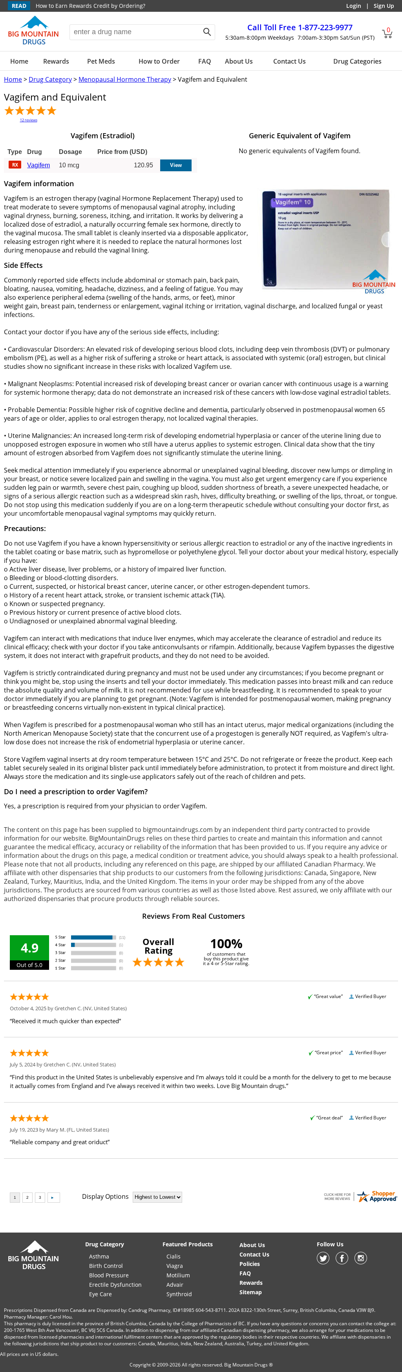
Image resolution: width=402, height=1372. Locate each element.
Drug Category (50, 79)
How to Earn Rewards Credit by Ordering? (90, 5)
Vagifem (38, 165)
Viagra (174, 1265)
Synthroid (179, 1294)
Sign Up (384, 5)
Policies (249, 1264)
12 (28, 120)
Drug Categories (357, 61)
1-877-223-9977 (300, 27)
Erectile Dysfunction (115, 1284)
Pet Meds (101, 61)
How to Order (159, 61)
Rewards (56, 61)
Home (19, 61)
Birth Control (106, 1265)
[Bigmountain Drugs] (33, 1269)
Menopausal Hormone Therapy (125, 79)
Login (353, 5)
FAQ (204, 61)
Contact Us (289, 61)
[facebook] (342, 1262)
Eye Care (100, 1294)
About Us (239, 61)
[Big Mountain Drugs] (33, 44)
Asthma (99, 1256)
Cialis (173, 1256)
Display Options (105, 1196)
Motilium (178, 1275)
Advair (174, 1284)
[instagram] (360, 1262)
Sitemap (250, 1292)
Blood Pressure (109, 1275)
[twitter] (323, 1262)
